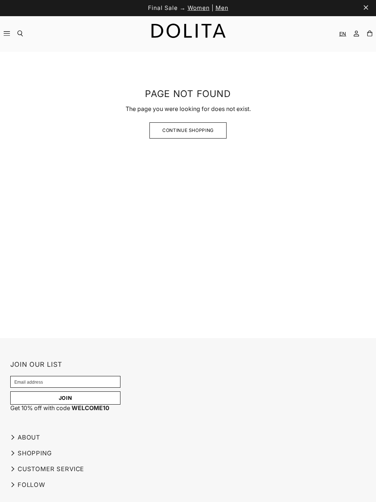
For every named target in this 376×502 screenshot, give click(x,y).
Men (222, 7)
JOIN (65, 398)
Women (199, 7)
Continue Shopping (188, 130)
